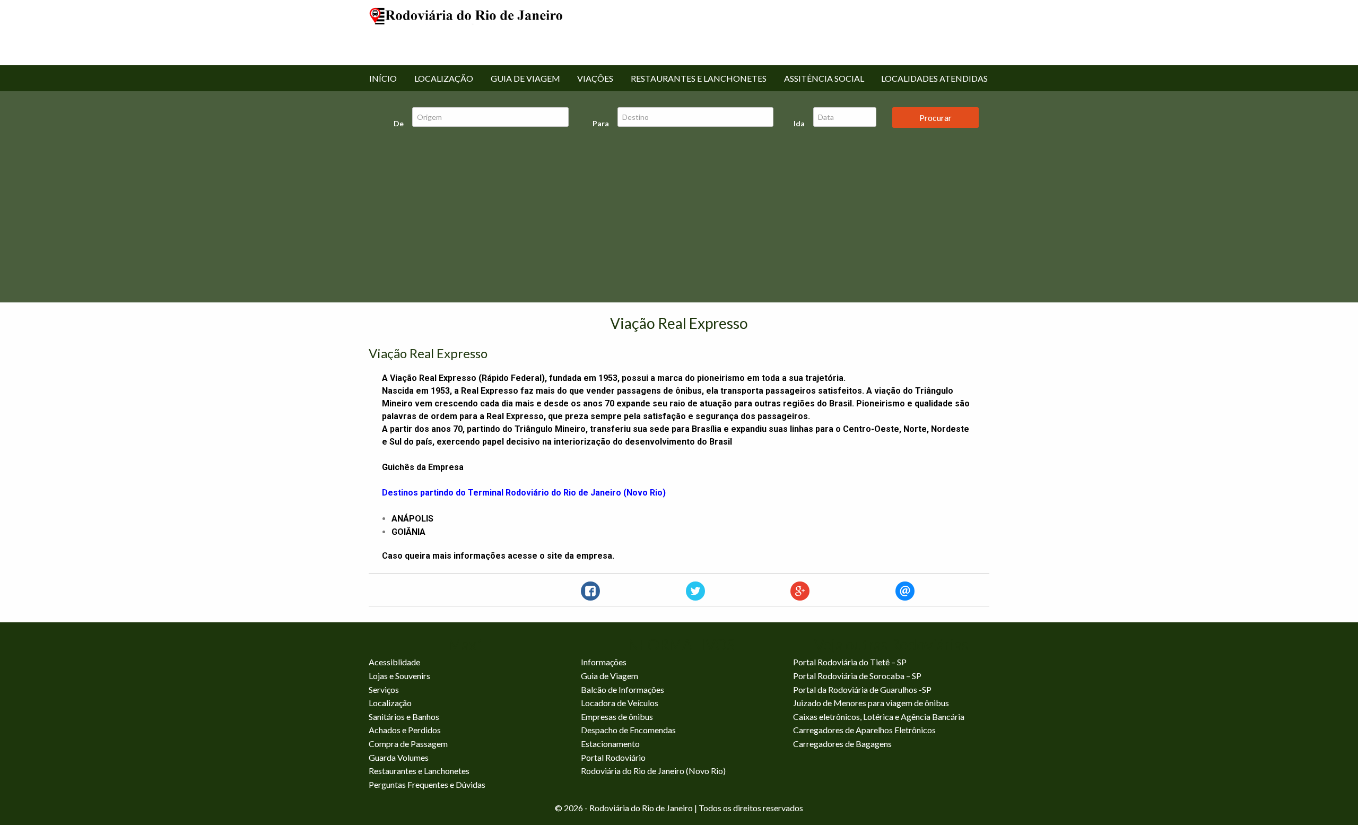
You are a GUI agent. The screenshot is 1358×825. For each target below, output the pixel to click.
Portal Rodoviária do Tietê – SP (850, 662)
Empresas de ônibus (617, 716)
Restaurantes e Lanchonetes (699, 78)
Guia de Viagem (525, 78)
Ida (799, 123)
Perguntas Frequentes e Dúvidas (427, 784)
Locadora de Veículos (619, 703)
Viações (595, 78)
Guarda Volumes (399, 757)
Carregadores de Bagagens (842, 744)
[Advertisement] (679, 218)
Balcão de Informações (622, 689)
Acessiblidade (394, 662)
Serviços (384, 689)
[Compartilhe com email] (905, 591)
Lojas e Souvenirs (399, 676)
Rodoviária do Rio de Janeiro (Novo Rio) (653, 771)
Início (383, 78)
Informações (603, 662)
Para (601, 123)
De (399, 123)
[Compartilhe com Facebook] (590, 591)
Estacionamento (610, 744)
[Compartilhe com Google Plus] (799, 591)
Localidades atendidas (934, 78)
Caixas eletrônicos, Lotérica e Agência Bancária (878, 716)
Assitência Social (824, 78)
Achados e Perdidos (405, 730)
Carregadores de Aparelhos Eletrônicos (864, 730)
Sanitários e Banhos (404, 716)
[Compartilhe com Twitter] (695, 591)
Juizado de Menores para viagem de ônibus (871, 703)
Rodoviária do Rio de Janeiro (467, 31)
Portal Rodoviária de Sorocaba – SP (857, 676)
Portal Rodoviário (613, 757)
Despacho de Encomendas (628, 730)
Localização (443, 78)
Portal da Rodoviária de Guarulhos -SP (862, 689)
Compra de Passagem (408, 744)
